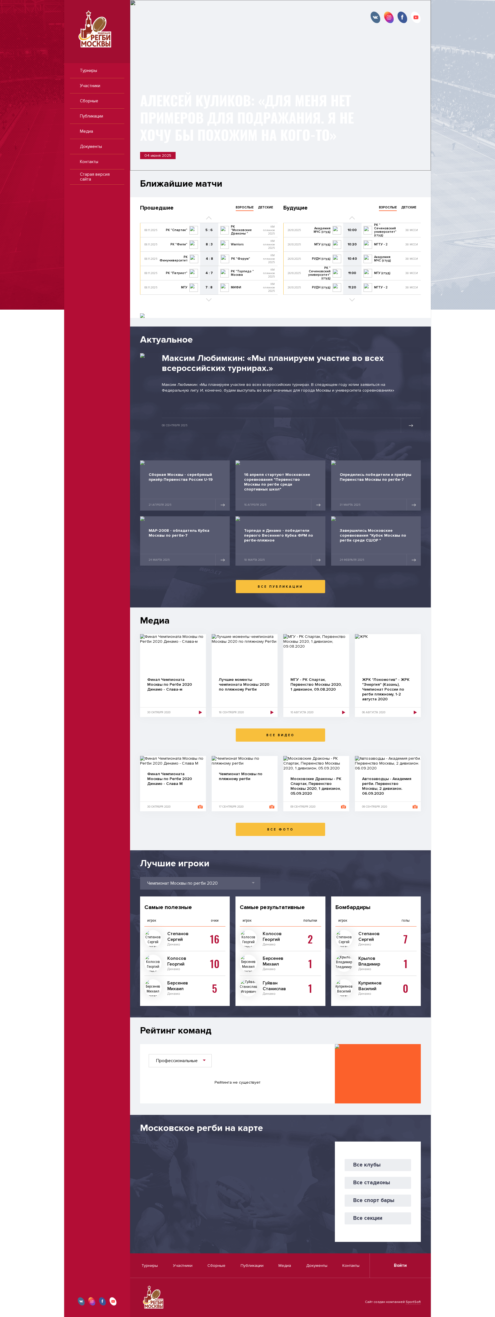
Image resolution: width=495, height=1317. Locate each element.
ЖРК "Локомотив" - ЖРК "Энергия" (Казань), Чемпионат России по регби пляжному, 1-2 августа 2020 (386, 689)
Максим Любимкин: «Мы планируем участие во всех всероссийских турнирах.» (273, 363)
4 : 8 (209, 259)
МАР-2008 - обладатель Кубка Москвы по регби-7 (179, 533)
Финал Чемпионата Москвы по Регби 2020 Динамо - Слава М (169, 778)
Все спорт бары (373, 1200)
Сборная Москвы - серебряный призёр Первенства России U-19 (181, 477)
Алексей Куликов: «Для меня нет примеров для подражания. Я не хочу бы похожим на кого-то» (247, 117)
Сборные (89, 100)
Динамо (173, 944)
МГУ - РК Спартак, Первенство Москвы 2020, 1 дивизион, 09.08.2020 (316, 684)
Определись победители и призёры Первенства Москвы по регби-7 (375, 477)
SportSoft (413, 1302)
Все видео (280, 735)
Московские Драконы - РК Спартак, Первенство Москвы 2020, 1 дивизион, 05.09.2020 (315, 786)
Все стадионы (371, 1182)
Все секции (367, 1218)
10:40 (352, 259)
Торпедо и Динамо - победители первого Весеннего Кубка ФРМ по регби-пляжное (278, 535)
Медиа (86, 131)
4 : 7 (209, 273)
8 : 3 (209, 244)
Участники (90, 85)
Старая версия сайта (95, 177)
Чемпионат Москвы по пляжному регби (240, 776)
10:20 (352, 244)
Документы (91, 146)
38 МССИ (411, 230)
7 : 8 (209, 287)
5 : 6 (209, 230)
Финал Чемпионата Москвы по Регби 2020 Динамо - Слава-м (169, 684)
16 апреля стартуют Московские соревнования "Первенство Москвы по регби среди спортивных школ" (277, 482)
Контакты (89, 161)
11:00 (352, 273)
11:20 (352, 287)
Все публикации (280, 587)
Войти (400, 1265)
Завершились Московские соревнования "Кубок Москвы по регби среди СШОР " (373, 535)
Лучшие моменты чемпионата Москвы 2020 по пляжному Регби (244, 684)
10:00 (352, 230)
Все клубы (367, 1165)
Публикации (91, 116)
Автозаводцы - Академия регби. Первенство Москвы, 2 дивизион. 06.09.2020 (386, 786)
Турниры (88, 70)
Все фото (280, 829)
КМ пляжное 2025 (269, 230)
